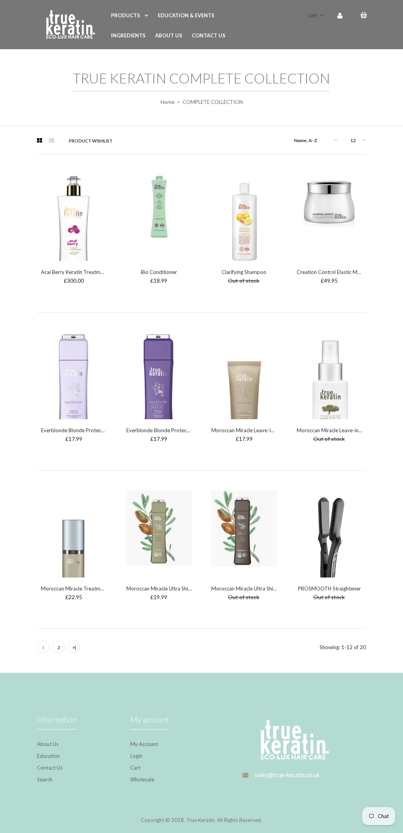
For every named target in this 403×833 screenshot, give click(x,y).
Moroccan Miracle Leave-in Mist (333, 430)
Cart (135, 768)
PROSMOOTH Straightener (329, 588)
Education (48, 756)
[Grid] (39, 140)
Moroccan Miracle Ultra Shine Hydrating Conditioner (186, 588)
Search (44, 779)
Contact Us (50, 768)
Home (167, 102)
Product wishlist (91, 140)
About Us (48, 744)
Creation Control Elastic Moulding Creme (344, 272)
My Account (144, 744)
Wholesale (142, 779)
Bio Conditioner (159, 272)
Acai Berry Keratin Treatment (74, 272)
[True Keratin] (67, 36)
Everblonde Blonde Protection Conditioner (90, 430)
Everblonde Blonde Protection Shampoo (172, 430)
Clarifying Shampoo (244, 272)
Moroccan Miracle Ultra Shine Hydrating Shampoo (268, 588)
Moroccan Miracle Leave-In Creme (250, 430)
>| (74, 647)
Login (136, 756)
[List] (51, 140)
